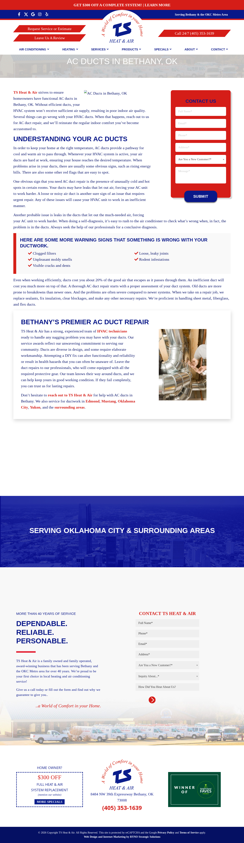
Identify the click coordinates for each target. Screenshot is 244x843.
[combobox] (200, 159)
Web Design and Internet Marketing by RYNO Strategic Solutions (122, 836)
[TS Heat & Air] (122, 34)
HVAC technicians (112, 331)
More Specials (49, 801)
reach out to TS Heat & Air (70, 395)
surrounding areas (70, 407)
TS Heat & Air (25, 92)
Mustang (108, 401)
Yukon (35, 407)
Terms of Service (189, 832)
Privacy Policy (166, 832)
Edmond (93, 401)
